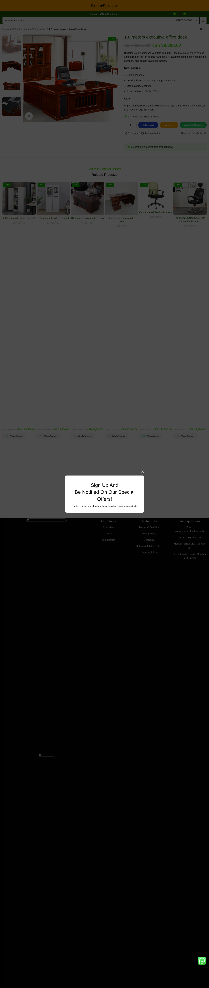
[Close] (142, 472)
